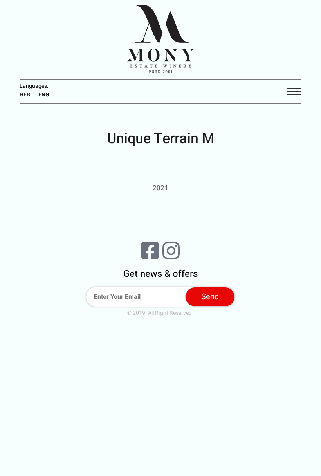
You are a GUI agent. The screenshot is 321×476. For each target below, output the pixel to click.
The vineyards (160, 421)
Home (160, 394)
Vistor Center (160, 461)
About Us (161, 408)
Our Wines (160, 448)
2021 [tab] (160, 188)
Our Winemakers (160, 434)
